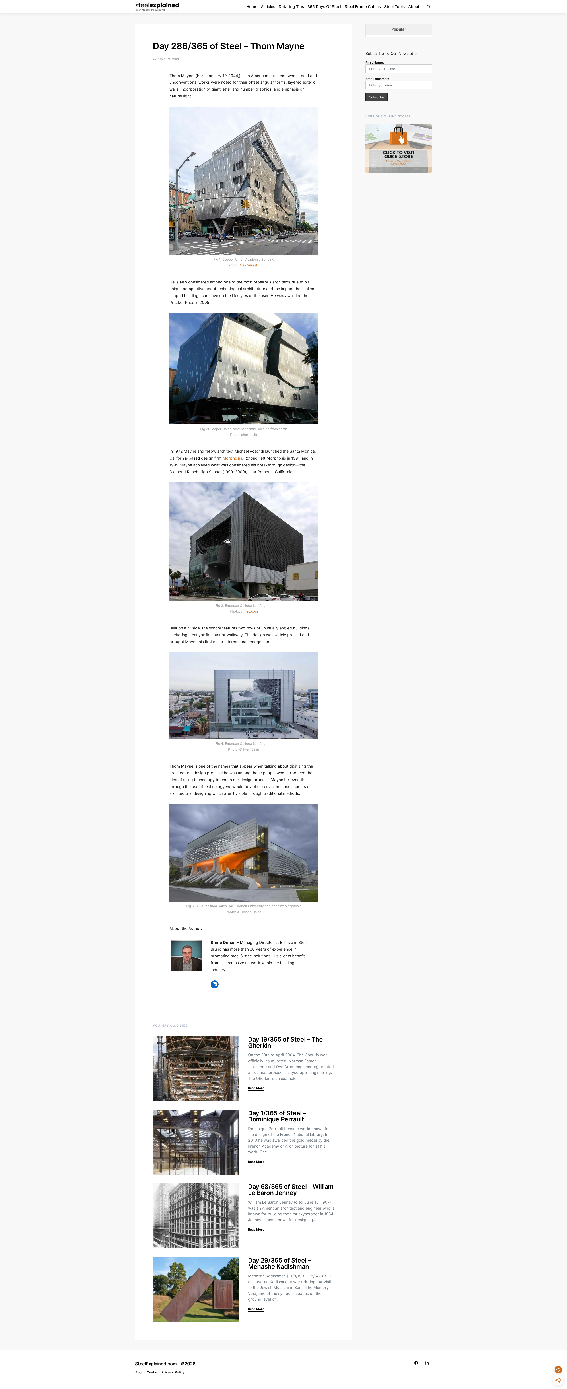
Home (251, 6)
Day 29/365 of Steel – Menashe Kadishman (279, 1263)
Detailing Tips (291, 6)
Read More (256, 1088)
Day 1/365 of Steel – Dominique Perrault (277, 1116)
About (413, 6)
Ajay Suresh (248, 265)
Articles (268, 6)
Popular (398, 29)
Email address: (377, 79)
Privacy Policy (173, 1372)
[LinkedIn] (427, 1363)
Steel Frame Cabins (363, 6)
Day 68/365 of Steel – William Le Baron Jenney (291, 1190)
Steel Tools (394, 6)
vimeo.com (249, 611)
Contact (153, 1372)
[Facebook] (416, 1363)
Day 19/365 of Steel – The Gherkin (285, 1042)
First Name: (374, 62)
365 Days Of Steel (324, 6)
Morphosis (232, 458)
